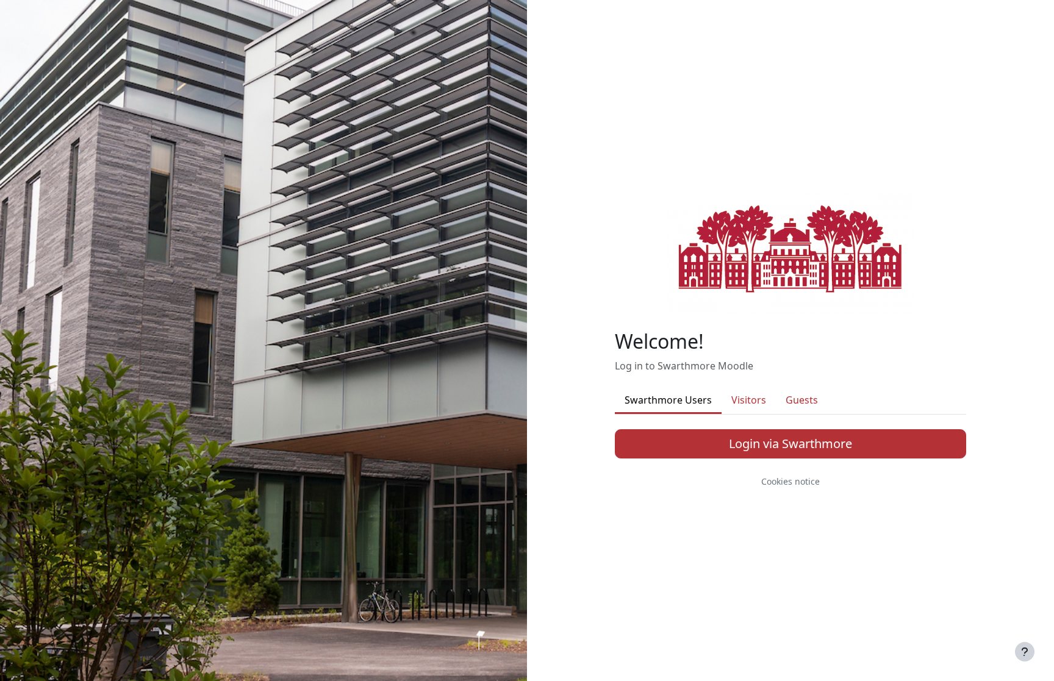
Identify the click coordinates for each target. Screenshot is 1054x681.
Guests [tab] (802, 400)
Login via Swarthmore (790, 443)
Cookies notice (790, 481)
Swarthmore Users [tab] (668, 400)
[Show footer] (1024, 651)
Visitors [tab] (748, 400)
